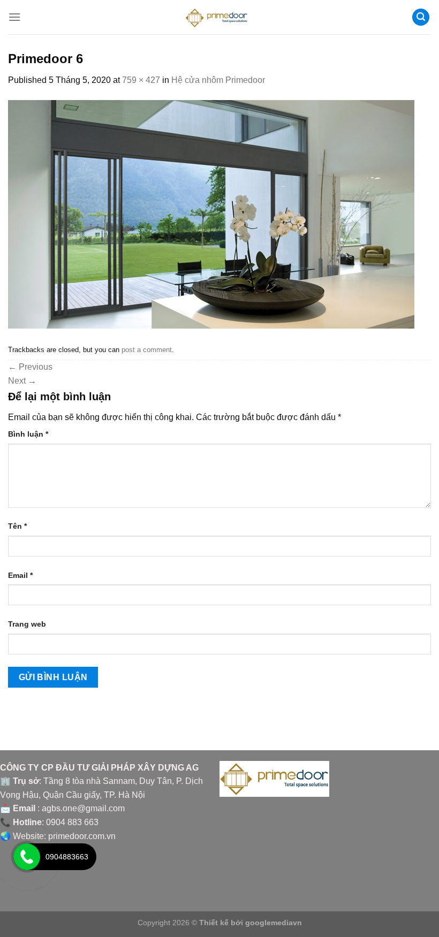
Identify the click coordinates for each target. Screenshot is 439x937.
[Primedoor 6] (211, 213)
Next (22, 380)
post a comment (147, 350)
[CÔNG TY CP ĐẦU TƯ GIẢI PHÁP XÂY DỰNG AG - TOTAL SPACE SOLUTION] (220, 17)
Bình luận (28, 434)
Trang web (27, 624)
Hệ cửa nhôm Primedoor (218, 80)
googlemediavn (273, 922)
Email (20, 575)
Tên (17, 526)
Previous (30, 366)
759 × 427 (141, 80)
